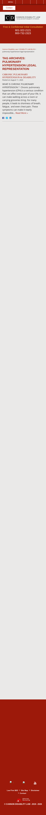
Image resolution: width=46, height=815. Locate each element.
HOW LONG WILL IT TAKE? (24, 319)
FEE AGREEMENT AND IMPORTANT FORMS (22, 404)
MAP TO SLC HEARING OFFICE (22, 289)
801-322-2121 (23, 30)
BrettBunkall (19, 147)
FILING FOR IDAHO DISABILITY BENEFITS (22, 227)
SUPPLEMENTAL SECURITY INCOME (25, 569)
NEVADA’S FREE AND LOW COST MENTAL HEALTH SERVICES (24, 452)
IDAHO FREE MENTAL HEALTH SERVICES (22, 335)
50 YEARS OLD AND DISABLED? (21, 517)
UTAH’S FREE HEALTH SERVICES (22, 462)
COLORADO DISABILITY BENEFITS (23, 279)
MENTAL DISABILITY (21, 526)
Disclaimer (16, 604)
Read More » (22, 113)
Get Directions (25, 731)
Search (40, 2)
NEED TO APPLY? (20, 510)
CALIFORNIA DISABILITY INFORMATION (23, 493)
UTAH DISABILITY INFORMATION (19, 361)
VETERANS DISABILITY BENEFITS (22, 559)
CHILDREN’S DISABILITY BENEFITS (23, 549)
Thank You (16, 617)
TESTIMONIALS (18, 590)
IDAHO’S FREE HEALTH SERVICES (22, 198)
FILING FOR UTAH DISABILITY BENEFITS (22, 379)
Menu (10, 2)
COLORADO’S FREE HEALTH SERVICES (25, 440)
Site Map (15, 624)
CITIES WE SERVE (20, 353)
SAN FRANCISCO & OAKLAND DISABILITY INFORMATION (22, 300)
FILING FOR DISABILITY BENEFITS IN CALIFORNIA (24, 236)
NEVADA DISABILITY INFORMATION (21, 261)
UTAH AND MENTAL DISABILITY (20, 369)
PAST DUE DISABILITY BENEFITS (22, 345)
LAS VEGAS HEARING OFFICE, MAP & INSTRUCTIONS (22, 473)
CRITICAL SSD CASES (22, 577)
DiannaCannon (19, 134)
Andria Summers (19, 419)
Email (26, 2)
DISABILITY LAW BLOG (22, 432)
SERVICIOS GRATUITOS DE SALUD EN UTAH (25, 189)
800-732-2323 (23, 33)
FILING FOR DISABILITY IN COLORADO (24, 389)
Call (19, 2)
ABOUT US (16, 397)
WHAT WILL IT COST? (21, 245)
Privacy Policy (17, 181)
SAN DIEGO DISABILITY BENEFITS (23, 502)
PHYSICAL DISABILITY (22, 532)
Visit (33, 2)
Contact (9, 8)
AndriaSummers (20, 160)
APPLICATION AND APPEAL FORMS (24, 540)
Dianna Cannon (18, 412)
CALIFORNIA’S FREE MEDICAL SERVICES (21, 208)
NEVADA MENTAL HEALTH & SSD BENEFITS (25, 217)
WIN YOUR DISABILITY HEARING (22, 252)
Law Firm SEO (12, 790)
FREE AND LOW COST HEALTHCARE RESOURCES (25, 310)
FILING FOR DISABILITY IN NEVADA (24, 269)
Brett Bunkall (17, 426)
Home (13, 584)
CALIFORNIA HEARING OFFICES (22, 484)
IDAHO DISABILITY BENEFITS (20, 327)
